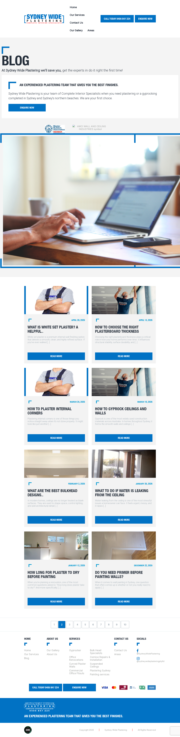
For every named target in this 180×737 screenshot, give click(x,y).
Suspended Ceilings (96, 665)
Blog (26, 658)
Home (73, 7)
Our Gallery (76, 30)
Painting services (99, 674)
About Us (52, 654)
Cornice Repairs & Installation (100, 658)
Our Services (77, 14)
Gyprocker (75, 650)
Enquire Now (145, 18)
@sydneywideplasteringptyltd (150, 661)
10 (125, 624)
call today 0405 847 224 (117, 18)
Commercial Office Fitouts (76, 672)
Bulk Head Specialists (96, 652)
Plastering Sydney (100, 670)
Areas (90, 30)
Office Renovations (76, 658)
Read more (56, 356)
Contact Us (76, 22)
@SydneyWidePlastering (148, 653)
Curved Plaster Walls (77, 665)
